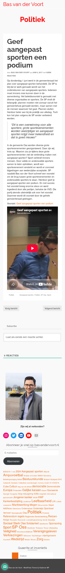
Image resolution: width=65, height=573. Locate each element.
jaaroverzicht (8, 497)
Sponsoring (55, 523)
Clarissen (14, 483)
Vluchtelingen (37, 535)
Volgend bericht (52, 308)
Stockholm (31, 528)
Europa (7, 490)
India (36, 493)
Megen (33, 504)
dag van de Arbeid (25, 486)
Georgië (6, 494)
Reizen (52, 516)
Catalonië (6, 483)
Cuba (6, 486)
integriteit (42, 494)
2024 (18, 471)
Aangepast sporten (27, 295)
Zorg (40, 538)
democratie (39, 486)
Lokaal (58, 501)
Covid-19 (47, 483)
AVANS (40, 475)
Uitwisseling (53, 528)
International (51, 494)
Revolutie (13, 520)
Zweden (47, 539)
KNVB (35, 497)
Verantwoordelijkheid (24, 531)
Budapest (54, 479)
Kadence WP (44, 568)
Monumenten (43, 505)
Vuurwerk (6, 539)
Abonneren (13, 461)
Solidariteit (32, 523)
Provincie (45, 513)
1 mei (13, 471)
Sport (49, 295)
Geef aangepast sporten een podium (34, 203)
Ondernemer (26, 508)
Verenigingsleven (45, 531)
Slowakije (51, 520)
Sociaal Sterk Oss (14, 523)
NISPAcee (7, 508)
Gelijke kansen (31, 490)
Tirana (46, 528)
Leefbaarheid (41, 500)
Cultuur (13, 486)
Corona (41, 483)
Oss (25, 512)
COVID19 (55, 483)
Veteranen (27, 535)
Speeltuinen (43, 523)
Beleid (19, 479)
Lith (54, 501)
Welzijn (27, 539)
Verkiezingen (13, 535)
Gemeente (52, 490)
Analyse (27, 475)
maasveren (7, 505)
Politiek (11, 295)
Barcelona (47, 475)
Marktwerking (20, 505)
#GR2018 (6, 471)
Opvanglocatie (17, 513)
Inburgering (28, 493)
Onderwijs (38, 508)
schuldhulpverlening (34, 520)
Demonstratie (53, 486)
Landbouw (27, 501)
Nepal (51, 505)
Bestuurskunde (33, 479)
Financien (17, 490)
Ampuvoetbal (13, 474)
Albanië (46, 471)
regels (21, 516)
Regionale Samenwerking (36, 516)
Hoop (20, 493)
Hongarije (13, 494)
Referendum (10, 516)
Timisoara (39, 528)
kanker (28, 497)
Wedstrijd (17, 539)
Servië (45, 520)
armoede (33, 475)
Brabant (47, 479)
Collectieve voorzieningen (27, 483)
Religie (6, 519)
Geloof (44, 490)
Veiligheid (9, 531)
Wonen (33, 539)
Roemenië (21, 520)
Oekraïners (16, 508)
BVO (60, 479)
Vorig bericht (11, 308)
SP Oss (43, 295)
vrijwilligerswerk (49, 535)
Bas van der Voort (23, 4)
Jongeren (18, 497)
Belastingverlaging (10, 479)
